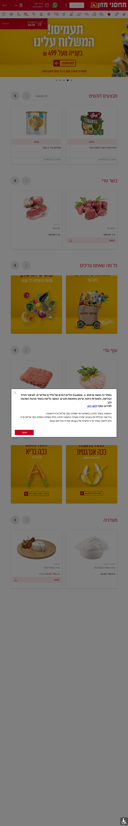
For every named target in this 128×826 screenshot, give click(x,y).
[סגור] (15, 393)
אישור (24, 432)
